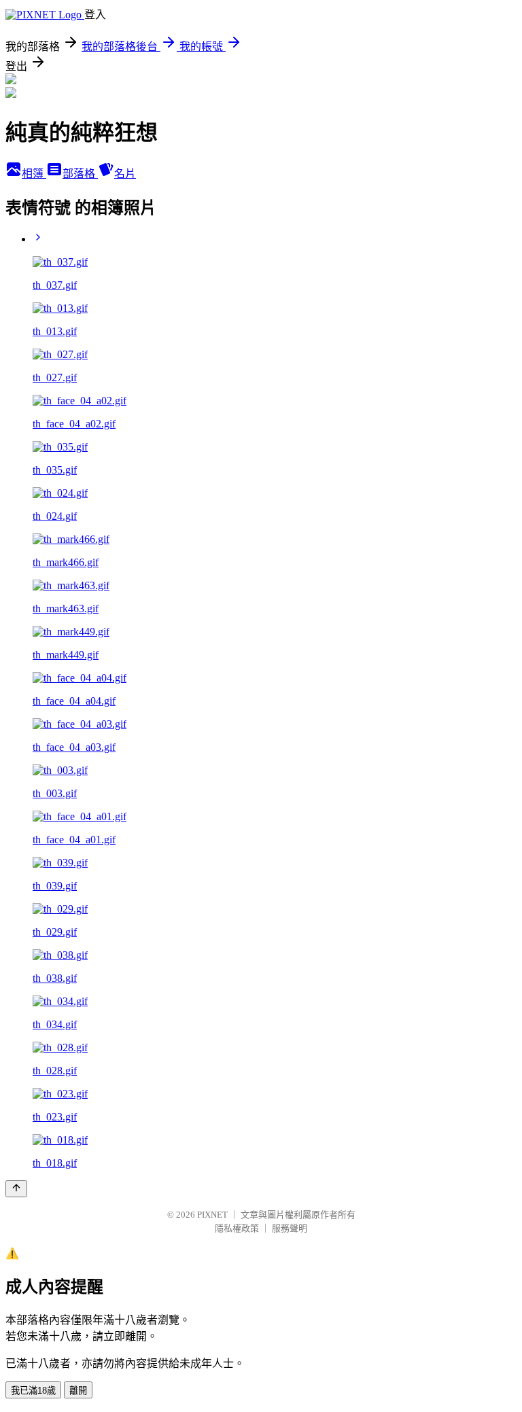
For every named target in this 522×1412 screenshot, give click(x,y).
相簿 (34, 173)
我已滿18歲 (33, 1390)
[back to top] (16, 1188)
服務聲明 (289, 1228)
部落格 (80, 173)
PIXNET (212, 1215)
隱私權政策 (237, 1228)
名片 (125, 173)
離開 (78, 1390)
